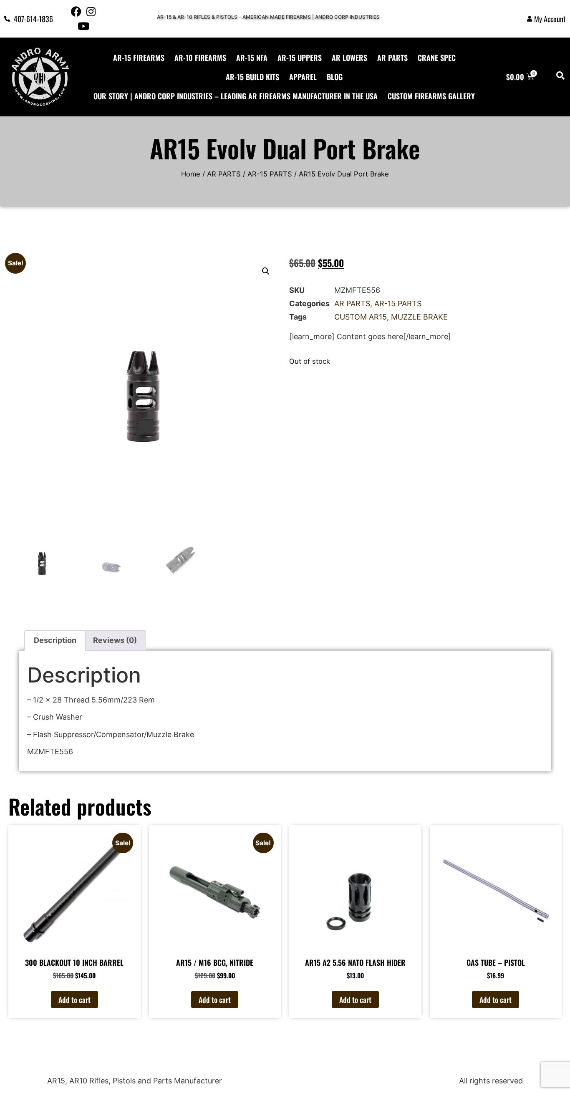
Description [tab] (55, 640)
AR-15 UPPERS (299, 57)
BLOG (335, 76)
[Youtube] (83, 26)
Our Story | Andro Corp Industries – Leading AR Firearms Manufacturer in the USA (235, 96)
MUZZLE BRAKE (419, 316)
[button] (265, 271)
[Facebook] (76, 11)
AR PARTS (392, 57)
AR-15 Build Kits (252, 76)
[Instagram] (90, 11)
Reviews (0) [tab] (115, 640)
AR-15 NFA (251, 57)
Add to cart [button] (74, 999)
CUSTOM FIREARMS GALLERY (431, 96)
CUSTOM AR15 (360, 316)
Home (190, 174)
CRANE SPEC (437, 57)
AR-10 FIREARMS (200, 57)
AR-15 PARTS (269, 174)
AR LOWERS (349, 57)
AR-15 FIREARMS (138, 57)
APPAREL (303, 76)
